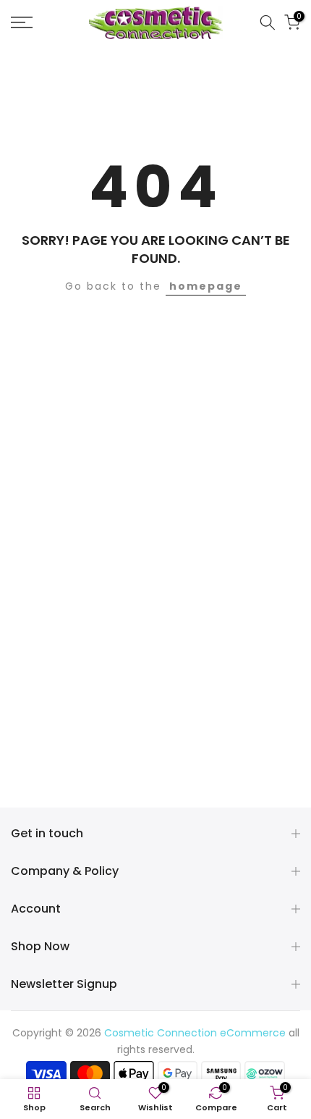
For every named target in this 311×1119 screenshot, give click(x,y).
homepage (205, 286)
